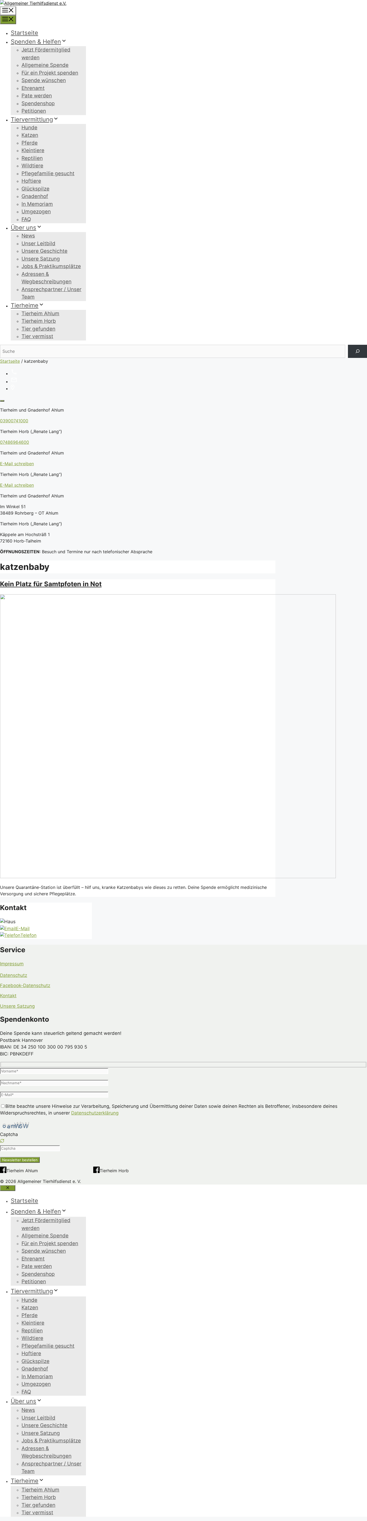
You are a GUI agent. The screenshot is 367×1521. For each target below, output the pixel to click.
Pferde (29, 143)
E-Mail (23, 928)
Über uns (23, 227)
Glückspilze (35, 189)
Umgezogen (36, 211)
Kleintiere (32, 150)
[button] (183, 1141)
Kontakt (8, 995)
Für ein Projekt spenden (49, 73)
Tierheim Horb (38, 321)
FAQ (26, 219)
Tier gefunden (38, 329)
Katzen (29, 135)
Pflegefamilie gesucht (47, 173)
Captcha (9, 1134)
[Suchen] (357, 351)
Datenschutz (13, 975)
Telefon (28, 935)
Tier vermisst (37, 336)
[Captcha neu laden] (2, 1141)
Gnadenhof (34, 196)
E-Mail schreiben (17, 463)
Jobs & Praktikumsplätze (51, 266)
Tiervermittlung (32, 119)
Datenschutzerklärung (94, 1113)
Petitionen (33, 111)
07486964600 (14, 442)
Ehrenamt (33, 88)
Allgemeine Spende (45, 65)
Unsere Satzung (40, 259)
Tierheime (24, 305)
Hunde (29, 127)
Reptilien (32, 158)
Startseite (24, 32)
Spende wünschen (43, 80)
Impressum (12, 963)
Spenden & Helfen (36, 41)
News (28, 236)
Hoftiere (31, 181)
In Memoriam (37, 204)
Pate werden (36, 96)
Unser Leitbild (38, 243)
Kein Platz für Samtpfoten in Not (51, 584)
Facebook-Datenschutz (25, 985)
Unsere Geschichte (44, 251)
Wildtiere (32, 166)
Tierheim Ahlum (40, 313)
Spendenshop (38, 103)
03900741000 (14, 420)
